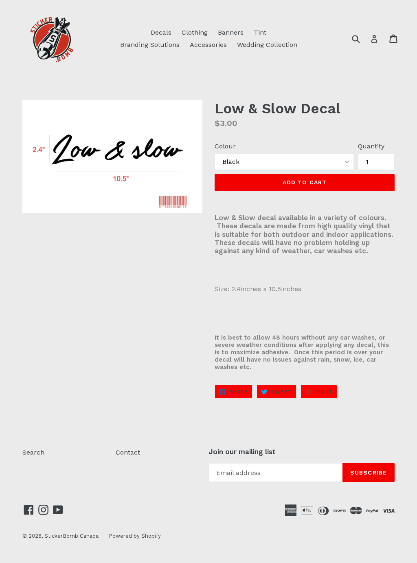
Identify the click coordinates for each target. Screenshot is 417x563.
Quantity (371, 146)
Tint (260, 32)
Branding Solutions (150, 45)
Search (33, 452)
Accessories (208, 45)
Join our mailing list (242, 452)
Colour (225, 146)
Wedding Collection (267, 45)
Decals (161, 32)
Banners (231, 32)
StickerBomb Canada (71, 536)
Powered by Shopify (135, 536)
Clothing (195, 32)
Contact (128, 452)
